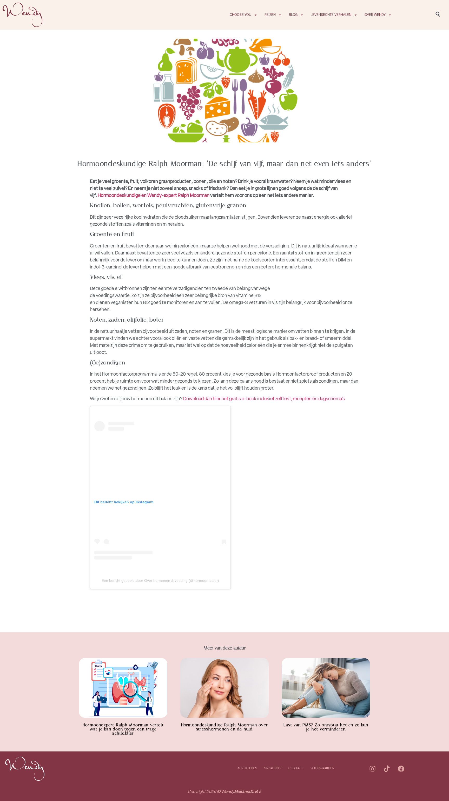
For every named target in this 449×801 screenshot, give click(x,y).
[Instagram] (372, 768)
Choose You (240, 15)
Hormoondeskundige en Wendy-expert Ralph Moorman (153, 195)
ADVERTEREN (247, 768)
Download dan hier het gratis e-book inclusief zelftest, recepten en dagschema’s (264, 399)
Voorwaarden (322, 768)
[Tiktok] (386, 768)
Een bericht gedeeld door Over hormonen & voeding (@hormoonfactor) (160, 580)
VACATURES (272, 768)
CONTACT (295, 768)
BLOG (293, 15)
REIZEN (270, 15)
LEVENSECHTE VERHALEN (331, 15)
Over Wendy (375, 15)
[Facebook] (401, 768)
